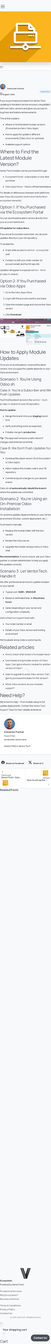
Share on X (38, 763)
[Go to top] (1, 1323)
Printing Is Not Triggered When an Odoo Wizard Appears (25, 1218)
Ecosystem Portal (14, 176)
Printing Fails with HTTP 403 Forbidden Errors (21, 868)
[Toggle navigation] (2, 6)
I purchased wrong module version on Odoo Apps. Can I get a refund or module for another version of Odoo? (27, 664)
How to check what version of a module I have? (27, 654)
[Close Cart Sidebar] (4, 1334)
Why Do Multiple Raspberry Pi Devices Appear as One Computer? (25, 1101)
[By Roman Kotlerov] (5, 853)
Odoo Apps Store (14, 186)
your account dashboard (12, 222)
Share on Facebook (15, 763)
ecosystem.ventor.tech (15, 739)
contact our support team (17, 617)
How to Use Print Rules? (18, 983)
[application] (40, 1338)
